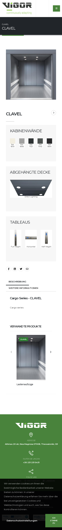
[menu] (56, 8)
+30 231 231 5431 (31, 462)
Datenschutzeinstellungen (22, 520)
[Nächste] (53, 112)
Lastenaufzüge (25, 384)
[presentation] (11, 352)
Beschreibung (17, 281)
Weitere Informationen (23, 288)
